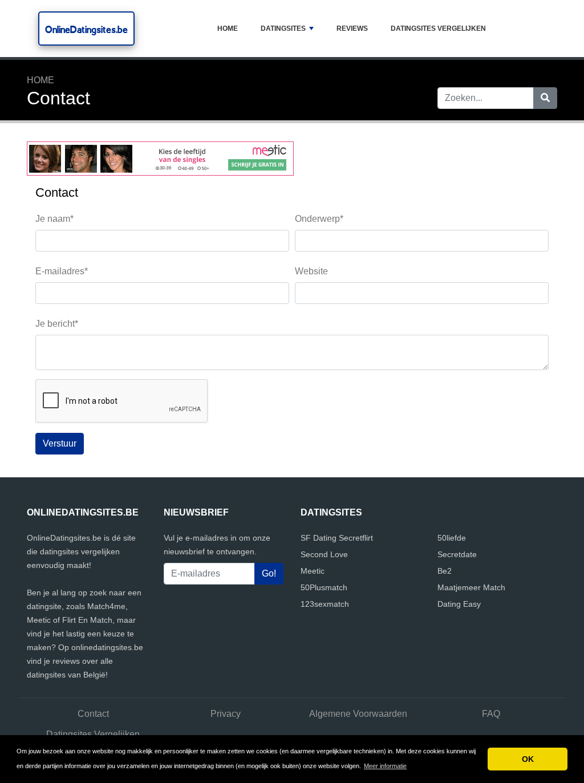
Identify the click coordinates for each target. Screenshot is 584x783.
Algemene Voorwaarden (358, 714)
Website (311, 271)
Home (227, 29)
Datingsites (283, 29)
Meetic (313, 570)
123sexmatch (325, 603)
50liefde (451, 537)
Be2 (444, 570)
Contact (93, 714)
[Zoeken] (545, 98)
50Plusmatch (324, 587)
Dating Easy (459, 603)
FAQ (491, 714)
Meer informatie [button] (385, 765)
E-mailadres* (61, 271)
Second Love (324, 554)
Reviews (352, 29)
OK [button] (528, 759)
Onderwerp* (319, 219)
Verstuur (59, 443)
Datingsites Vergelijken (438, 29)
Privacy (225, 714)
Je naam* (54, 219)
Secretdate (457, 554)
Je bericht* (56, 323)
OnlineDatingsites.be (86, 29)
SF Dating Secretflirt (337, 537)
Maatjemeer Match (471, 587)
